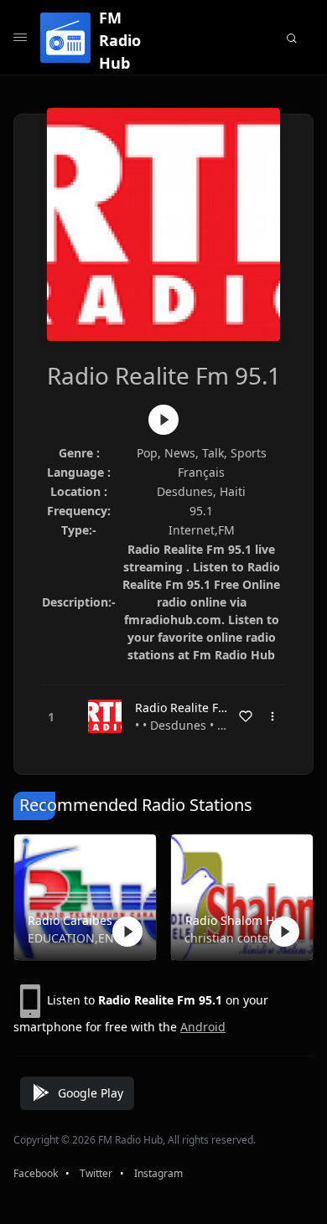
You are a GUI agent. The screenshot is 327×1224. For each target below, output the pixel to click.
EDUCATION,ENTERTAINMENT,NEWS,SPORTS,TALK (82, 938)
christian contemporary (238, 938)
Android (203, 1027)
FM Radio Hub (120, 40)
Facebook (35, 1173)
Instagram (158, 1173)
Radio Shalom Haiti (238, 920)
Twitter (96, 1173)
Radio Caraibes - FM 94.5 (82, 920)
